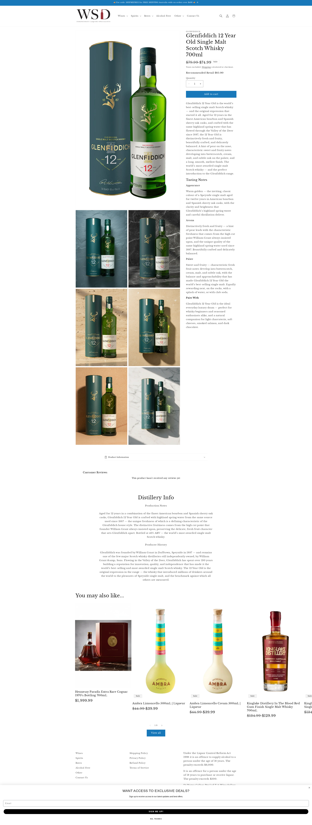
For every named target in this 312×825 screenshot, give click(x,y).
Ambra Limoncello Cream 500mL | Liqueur (215, 705)
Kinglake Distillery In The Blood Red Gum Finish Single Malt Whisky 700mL (273, 707)
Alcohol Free (83, 768)
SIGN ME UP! (156, 811)
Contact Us (82, 777)
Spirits (79, 758)
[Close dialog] (309, 787)
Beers (79, 763)
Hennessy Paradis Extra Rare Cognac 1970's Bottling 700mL (101, 693)
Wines (79, 753)
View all (156, 733)
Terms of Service (139, 768)
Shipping (206, 67)
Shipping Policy (139, 753)
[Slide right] (162, 725)
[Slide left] (150, 725)
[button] (122, 16)
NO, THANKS (156, 819)
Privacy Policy (138, 758)
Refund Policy (138, 763)
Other (79, 772)
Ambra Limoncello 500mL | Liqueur (158, 703)
